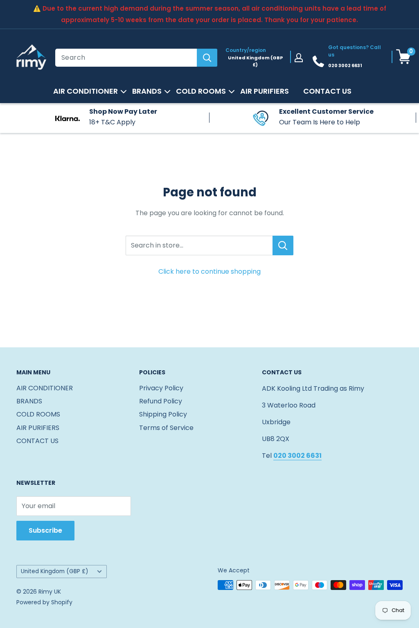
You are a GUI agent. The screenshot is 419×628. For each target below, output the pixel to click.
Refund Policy (160, 401)
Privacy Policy (161, 388)
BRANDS (147, 91)
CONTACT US (327, 91)
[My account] (299, 57)
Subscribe (45, 530)
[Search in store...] (283, 245)
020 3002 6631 (345, 65)
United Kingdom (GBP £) (54, 571)
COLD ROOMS (201, 91)
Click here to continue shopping (209, 271)
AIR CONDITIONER (85, 91)
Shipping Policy (163, 414)
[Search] (207, 58)
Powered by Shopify (44, 602)
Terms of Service (166, 427)
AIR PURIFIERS (264, 91)
